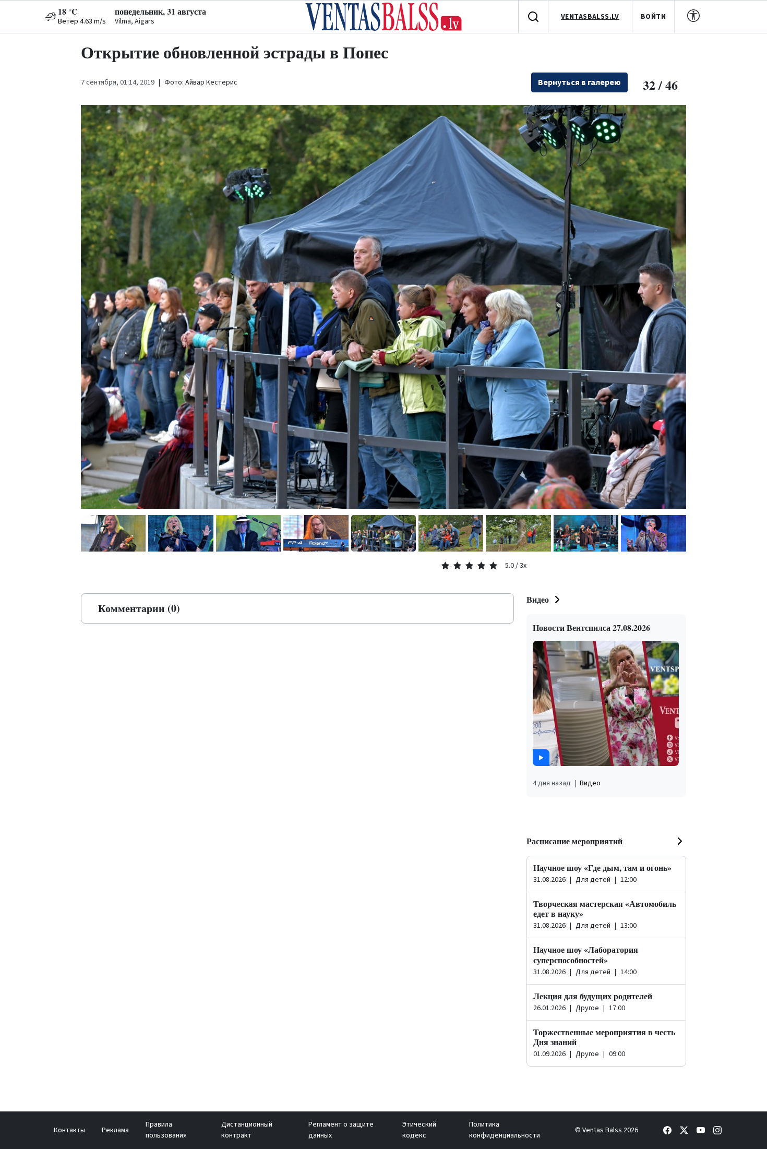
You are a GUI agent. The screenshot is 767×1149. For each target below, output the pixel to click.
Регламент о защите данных (341, 1130)
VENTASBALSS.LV (590, 16)
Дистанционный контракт (246, 1130)
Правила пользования (166, 1130)
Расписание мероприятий (574, 841)
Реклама (115, 1130)
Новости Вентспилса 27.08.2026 (591, 627)
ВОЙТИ (653, 16)
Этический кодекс (419, 1130)
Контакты (69, 1130)
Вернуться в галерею (579, 82)
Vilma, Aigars (134, 21)
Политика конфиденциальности (504, 1130)
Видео (537, 599)
